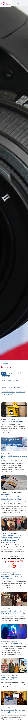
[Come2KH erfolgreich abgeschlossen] (14, 665)
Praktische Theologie (9, 384)
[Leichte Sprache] (20, 3)
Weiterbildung (7, 387)
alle (3, 373)
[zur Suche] (22, 3)
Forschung (6, 376)
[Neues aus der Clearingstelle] (14, 409)
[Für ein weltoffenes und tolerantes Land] (14, 444)
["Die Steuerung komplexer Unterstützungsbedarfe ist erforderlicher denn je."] (14, 523)
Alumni (9, 373)
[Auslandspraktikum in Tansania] (14, 631)
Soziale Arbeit (7, 394)
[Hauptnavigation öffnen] (25, 2)
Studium (17, 373)
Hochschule (20, 391)
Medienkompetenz (8, 391)
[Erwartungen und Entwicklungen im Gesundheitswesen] (14, 698)
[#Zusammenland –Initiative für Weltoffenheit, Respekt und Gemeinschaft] (14, 562)
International (19, 387)
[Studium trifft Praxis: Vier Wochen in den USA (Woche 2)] (14, 599)
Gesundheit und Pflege (10, 380)
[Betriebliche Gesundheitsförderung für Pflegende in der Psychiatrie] (14, 482)
